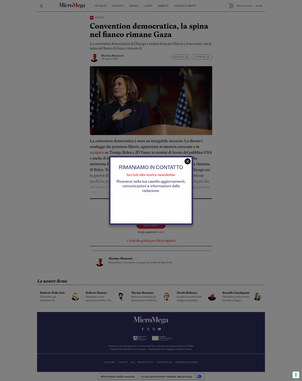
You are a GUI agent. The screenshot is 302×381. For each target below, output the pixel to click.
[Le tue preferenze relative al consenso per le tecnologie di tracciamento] (296, 375)
